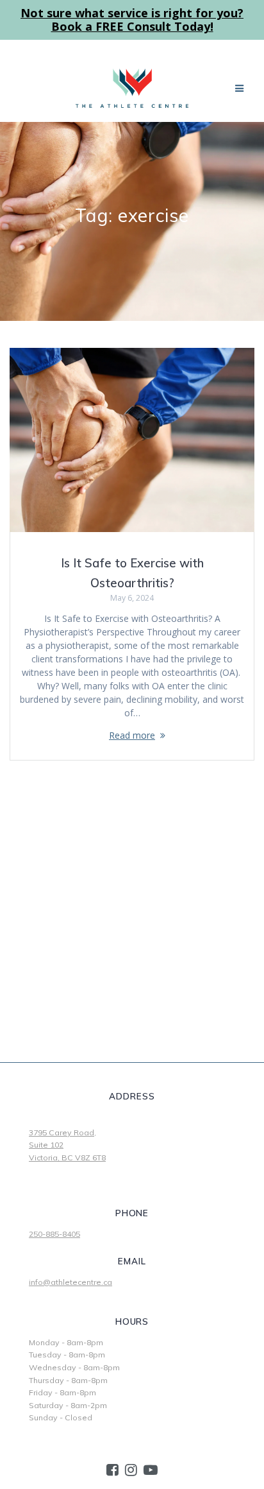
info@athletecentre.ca (70, 1282)
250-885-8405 (54, 1234)
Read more (132, 735)
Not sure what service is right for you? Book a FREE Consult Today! (132, 19)
